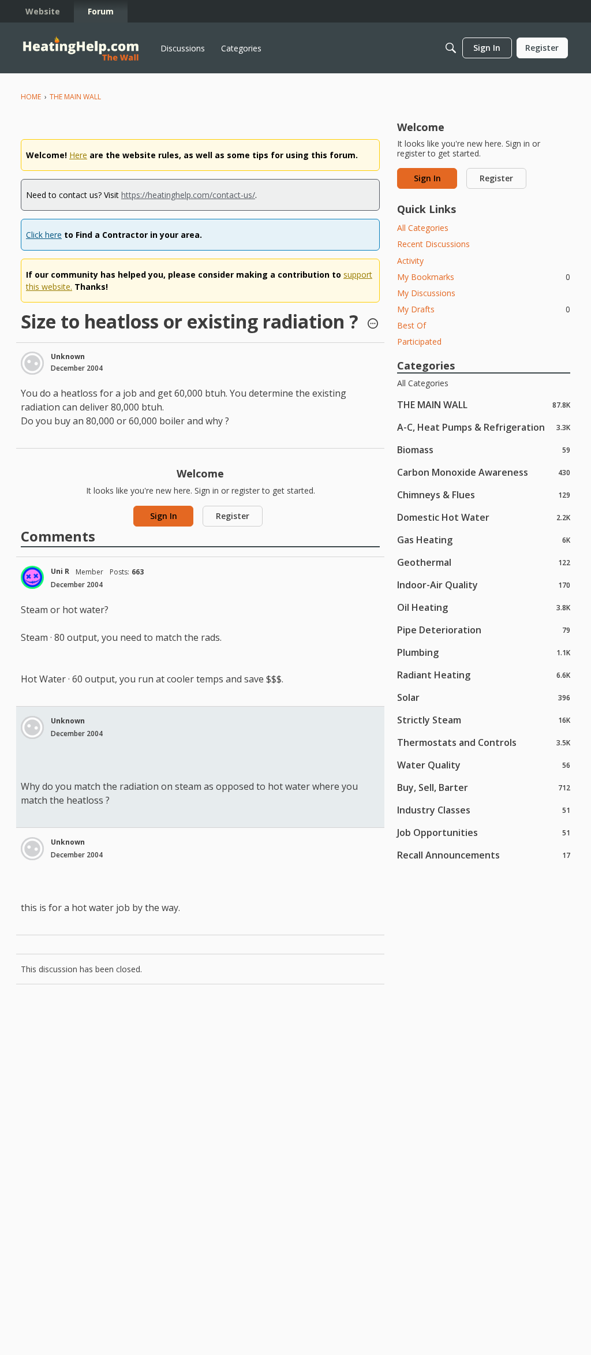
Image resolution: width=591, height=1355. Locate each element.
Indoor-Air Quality (483, 584)
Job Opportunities (483, 832)
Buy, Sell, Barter (483, 787)
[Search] (450, 48)
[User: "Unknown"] (32, 363)
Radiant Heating (483, 675)
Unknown (68, 356)
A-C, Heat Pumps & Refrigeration (483, 427)
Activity (410, 260)
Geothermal (483, 562)
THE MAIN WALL (483, 404)
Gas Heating (483, 539)
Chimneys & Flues (483, 494)
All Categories (422, 227)
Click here (44, 234)
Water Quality (483, 765)
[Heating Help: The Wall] (81, 48)
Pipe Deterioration (483, 630)
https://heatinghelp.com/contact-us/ (188, 194)
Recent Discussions (433, 243)
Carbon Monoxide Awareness (483, 472)
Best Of (411, 325)
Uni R (60, 571)
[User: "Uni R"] (32, 577)
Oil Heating (483, 607)
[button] (373, 324)
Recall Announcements (483, 855)
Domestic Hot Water (483, 517)
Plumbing (483, 652)
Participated (419, 341)
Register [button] (232, 515)
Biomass (483, 449)
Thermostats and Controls (483, 742)
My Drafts (483, 309)
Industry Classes (483, 810)
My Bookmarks (483, 276)
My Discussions (426, 293)
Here (78, 155)
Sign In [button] (163, 515)
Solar (483, 697)
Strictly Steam (483, 720)
